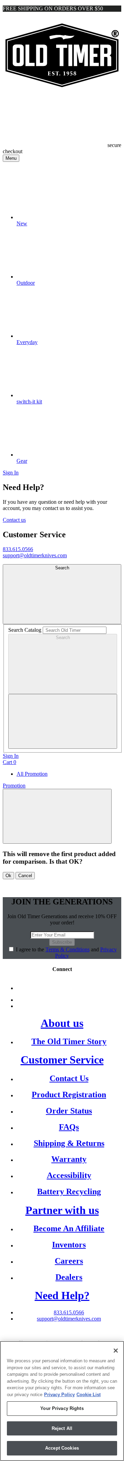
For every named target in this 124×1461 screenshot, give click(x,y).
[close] (62, 721)
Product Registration (69, 1094)
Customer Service (62, 1059)
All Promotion (32, 774)
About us (62, 1023)
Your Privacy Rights (61, 1408)
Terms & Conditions (67, 949)
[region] (62, 1401)
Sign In (11, 472)
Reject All (62, 1428)
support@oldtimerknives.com (35, 555)
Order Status (69, 1110)
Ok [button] (8, 875)
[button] (57, 816)
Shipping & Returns (69, 1143)
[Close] (115, 1350)
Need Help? (62, 1295)
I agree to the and (66, 953)
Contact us (14, 520)
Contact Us (69, 1078)
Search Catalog (24, 630)
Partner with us (62, 1210)
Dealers (68, 1277)
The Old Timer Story (68, 1041)
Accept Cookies (62, 1448)
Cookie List (88, 1394)
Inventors (69, 1244)
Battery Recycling (69, 1191)
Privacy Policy (59, 1394)
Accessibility (69, 1175)
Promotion (14, 785)
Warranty (68, 1159)
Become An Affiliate (68, 1228)
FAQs (69, 1126)
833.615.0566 (18, 549)
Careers (69, 1260)
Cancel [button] (25, 875)
